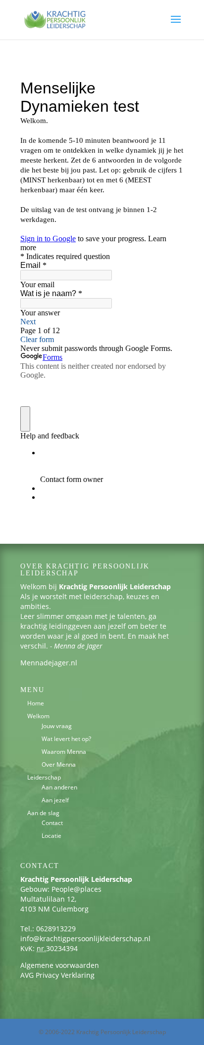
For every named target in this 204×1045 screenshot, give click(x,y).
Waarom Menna (64, 751)
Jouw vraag (57, 726)
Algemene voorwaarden (59, 965)
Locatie (51, 835)
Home (35, 703)
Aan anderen (59, 787)
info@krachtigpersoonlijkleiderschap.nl (85, 938)
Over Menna (59, 764)
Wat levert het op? (66, 739)
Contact (52, 823)
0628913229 (56, 928)
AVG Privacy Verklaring (57, 975)
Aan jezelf (55, 800)
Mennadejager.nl (48, 662)
